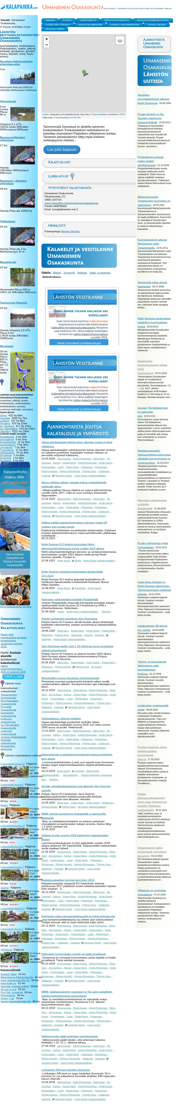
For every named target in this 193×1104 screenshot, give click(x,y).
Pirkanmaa (87, 467)
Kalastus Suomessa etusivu (153, 20)
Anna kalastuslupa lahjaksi (15, 606)
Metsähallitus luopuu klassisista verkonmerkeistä (70, 678)
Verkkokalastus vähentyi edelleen (61, 718)
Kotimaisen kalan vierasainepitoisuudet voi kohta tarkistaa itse (78, 916)
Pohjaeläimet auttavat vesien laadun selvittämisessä (150, 161)
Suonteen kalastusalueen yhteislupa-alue (16, 63)
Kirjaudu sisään (55, 29)
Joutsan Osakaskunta (13, 736)
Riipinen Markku (70, 231)
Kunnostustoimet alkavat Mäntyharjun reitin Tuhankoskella (152, 243)
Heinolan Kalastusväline (15, 986)
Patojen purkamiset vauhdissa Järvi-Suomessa (69, 618)
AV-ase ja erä (8, 989)
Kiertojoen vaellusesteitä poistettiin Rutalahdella (69, 599)
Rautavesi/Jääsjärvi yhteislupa (12, 139)
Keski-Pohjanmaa (87, 463)
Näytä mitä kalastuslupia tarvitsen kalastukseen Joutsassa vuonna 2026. (14, 640)
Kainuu (57, 463)
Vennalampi (7, 439)
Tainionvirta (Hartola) (13, 302)
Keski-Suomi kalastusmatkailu (99, 560)
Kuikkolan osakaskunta (8, 720)
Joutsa (60, 611)
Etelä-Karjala (64, 458)
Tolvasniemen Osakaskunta (9, 696)
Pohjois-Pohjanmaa (70, 471)
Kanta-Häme (69, 463)
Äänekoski (80, 588)
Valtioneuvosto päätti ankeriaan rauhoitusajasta (69, 1036)
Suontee (5, 418)
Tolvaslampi (7, 449)
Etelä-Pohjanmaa (82, 458)
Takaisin (50, 20)
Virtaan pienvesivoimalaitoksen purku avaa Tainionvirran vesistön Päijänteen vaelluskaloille (152, 801)
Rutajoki (106, 611)
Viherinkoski (8, 101)
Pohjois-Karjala (49, 471)
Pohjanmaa (101, 467)
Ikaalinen (99, 635)
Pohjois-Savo (89, 471)
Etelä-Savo (99, 458)
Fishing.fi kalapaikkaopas (124, 25)
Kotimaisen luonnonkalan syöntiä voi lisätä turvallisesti (73, 953)
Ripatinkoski (8, 262)
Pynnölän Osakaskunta (8, 708)
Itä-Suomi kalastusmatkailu (92, 807)
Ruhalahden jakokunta (8, 747)
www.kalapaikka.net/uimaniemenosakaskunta (71, 203)
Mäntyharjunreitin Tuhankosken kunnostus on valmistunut (154, 200)
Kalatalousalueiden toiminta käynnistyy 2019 (67, 880)
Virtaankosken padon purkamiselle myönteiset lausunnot (152, 851)
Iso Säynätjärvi (9, 428)
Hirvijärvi (5, 423)
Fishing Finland (156, 25)
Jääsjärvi (5, 431)
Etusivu (67, 20)
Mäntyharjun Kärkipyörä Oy (17, 977)
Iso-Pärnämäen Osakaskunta (10, 726)
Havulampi (7, 346)
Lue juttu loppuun (61, 149)
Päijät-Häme (72, 467)
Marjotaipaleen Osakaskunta (9, 702)
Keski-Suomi (105, 463)
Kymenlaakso (48, 467)
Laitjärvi (4, 420)
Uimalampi (6, 447)
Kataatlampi (7, 436)
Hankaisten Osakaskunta (8, 714)
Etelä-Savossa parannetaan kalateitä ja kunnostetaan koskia (154, 322)
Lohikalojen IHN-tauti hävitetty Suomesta (65, 1069)
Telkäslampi (7, 221)
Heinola (88, 635)
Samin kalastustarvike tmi (16, 1001)
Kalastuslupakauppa (90, 25)
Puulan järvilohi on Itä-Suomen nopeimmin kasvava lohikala (151, 118)
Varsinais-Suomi (63, 475)
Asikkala (82, 272)
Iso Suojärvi (7, 425)
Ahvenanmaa (64, 690)
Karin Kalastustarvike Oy (15, 980)
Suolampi (5, 457)
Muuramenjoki (70, 775)
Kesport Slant (9, 974)
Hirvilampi (6, 455)
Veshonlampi (7, 444)
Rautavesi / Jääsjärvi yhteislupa (13, 182)
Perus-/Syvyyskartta (117, 20)
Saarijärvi (46, 639)
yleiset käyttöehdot (58, 25)
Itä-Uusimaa (55, 694)
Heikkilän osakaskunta (8, 741)
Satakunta (104, 471)
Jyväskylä (69, 272)
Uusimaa (46, 475)
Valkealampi (7, 452)
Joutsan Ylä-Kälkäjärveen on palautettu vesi (153, 411)
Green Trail (7, 998)
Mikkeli (57, 272)
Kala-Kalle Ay (8, 983)
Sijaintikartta (88, 20)
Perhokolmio (8, 995)
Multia (78, 560)
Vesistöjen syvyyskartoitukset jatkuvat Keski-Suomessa (153, 99)
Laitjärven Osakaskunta (8, 732)
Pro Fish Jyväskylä (12, 992)
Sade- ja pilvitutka (100, 272)
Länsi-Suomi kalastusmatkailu (90, 475)
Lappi (61, 467)
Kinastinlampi (8, 441)
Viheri (3, 415)
